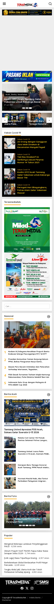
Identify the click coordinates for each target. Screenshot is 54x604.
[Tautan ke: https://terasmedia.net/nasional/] (48, 316)
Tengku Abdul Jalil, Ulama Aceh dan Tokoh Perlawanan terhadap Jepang (23, 570)
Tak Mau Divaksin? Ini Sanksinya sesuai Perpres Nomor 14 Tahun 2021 (30, 160)
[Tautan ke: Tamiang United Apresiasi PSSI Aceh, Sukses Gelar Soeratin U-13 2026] (27, 412)
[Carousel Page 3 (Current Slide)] (30, 108)
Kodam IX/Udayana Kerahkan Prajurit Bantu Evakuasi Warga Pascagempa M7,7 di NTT (28, 352)
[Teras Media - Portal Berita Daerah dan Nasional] (27, 4)
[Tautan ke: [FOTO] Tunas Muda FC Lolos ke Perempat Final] (27, 514)
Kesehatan (22, 94)
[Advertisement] (27, 44)
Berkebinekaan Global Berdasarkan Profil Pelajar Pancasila (26, 563)
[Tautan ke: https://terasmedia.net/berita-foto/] (48, 496)
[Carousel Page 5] (33, 525)
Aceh (8, 94)
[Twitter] (27, 588)
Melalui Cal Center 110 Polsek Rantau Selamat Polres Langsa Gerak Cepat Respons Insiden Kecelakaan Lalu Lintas (32, 439)
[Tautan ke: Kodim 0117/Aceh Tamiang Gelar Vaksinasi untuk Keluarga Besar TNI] (9, 173)
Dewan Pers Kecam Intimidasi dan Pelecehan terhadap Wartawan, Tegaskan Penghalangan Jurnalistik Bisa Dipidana (28, 368)
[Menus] (4, 4)
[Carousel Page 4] (30, 525)
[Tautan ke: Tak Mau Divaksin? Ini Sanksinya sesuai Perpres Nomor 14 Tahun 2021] (9, 158)
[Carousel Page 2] (27, 108)
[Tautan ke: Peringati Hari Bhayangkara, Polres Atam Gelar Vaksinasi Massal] (9, 188)
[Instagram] (32, 588)
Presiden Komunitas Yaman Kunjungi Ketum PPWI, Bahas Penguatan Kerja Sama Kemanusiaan (28, 360)
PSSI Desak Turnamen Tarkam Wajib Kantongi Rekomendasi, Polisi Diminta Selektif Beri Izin (29, 376)
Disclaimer (6, 600)
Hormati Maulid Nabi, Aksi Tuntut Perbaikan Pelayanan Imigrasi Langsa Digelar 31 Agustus (33, 479)
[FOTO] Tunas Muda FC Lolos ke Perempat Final (23, 520)
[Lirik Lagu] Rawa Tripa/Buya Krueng (20, 558)
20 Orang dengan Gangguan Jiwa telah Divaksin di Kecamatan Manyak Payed (32, 144)
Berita (13, 94)
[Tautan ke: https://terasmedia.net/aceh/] (48, 394)
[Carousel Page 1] (23, 108)
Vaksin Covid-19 (23, 139)
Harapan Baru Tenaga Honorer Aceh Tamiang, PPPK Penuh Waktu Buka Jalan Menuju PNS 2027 (39, 122)
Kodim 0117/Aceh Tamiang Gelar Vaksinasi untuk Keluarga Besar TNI (24, 100)
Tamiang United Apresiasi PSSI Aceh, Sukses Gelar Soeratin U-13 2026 (23, 431)
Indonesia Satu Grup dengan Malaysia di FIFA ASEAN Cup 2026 (27, 383)
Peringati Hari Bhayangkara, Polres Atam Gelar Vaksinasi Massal (32, 190)
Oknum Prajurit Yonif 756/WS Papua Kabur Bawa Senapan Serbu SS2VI (26, 552)
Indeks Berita (34, 597)
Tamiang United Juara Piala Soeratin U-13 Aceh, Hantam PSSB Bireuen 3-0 (14, 122)
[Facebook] (22, 588)
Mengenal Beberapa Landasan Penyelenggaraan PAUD (26, 545)
